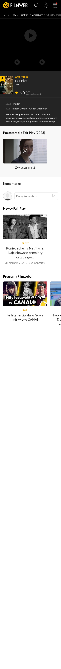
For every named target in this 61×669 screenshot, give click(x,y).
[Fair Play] (6, 85)
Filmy (13, 14)
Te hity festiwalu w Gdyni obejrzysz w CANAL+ (25, 317)
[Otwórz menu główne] (55, 5)
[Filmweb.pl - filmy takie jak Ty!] (15, 5)
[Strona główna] (5, 14)
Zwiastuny (37, 14)
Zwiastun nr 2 (25, 167)
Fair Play (24, 14)
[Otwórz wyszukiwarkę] (37, 5)
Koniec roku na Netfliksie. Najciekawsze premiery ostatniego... (25, 252)
